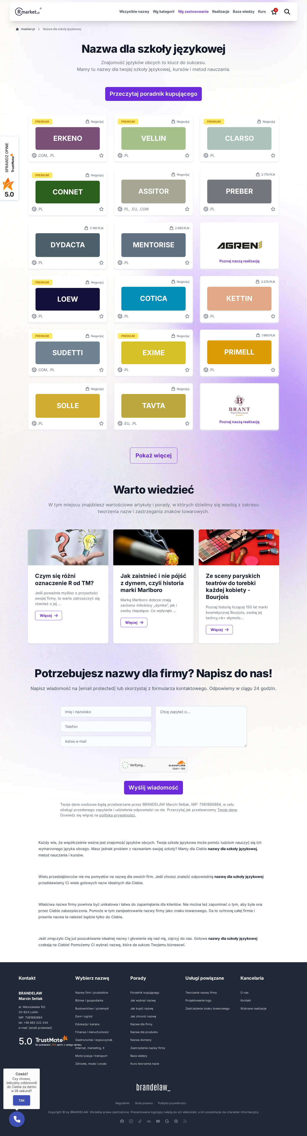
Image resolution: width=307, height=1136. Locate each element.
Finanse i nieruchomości (92, 1032)
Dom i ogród (83, 1016)
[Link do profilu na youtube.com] (158, 1121)
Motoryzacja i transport (91, 1056)
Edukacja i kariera (87, 1024)
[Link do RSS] (185, 1121)
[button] (17, 1119)
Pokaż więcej (154, 455)
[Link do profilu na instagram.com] (131, 1121)
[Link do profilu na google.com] (167, 1121)
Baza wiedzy (243, 11)
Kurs (262, 11)
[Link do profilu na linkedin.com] (149, 1121)
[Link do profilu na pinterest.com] (176, 1121)
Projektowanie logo (198, 1000)
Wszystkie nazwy (134, 11)
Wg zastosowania (193, 11)
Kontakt (245, 1000)
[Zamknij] (40, 1068)
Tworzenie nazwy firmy (201, 992)
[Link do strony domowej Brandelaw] (153, 1087)
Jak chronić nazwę (143, 1016)
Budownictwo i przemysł (92, 1008)
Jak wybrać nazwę (143, 1000)
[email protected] (97, 688)
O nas (244, 992)
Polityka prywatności (172, 1103)
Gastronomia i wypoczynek (93, 1040)
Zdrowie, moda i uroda (90, 1063)
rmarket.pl (28, 29)
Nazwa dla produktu (144, 1032)
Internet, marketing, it (89, 1048)
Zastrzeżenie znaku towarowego (207, 1008)
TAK (21, 1100)
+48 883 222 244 (36, 1022)
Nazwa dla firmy (141, 1024)
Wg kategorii (163, 11)
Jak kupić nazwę (141, 1008)
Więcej (46, 615)
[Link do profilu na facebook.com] (122, 1121)
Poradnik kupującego (144, 992)
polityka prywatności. (117, 815)
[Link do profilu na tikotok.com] (140, 1121)
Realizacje (220, 11)
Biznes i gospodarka (89, 1000)
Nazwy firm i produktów (91, 992)
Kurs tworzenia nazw (144, 1063)
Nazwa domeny (140, 1040)
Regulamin (123, 1103)
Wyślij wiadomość (153, 787)
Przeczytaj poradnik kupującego (153, 93)
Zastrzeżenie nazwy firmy (147, 1048)
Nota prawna (144, 1103)
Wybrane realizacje (253, 1008)
